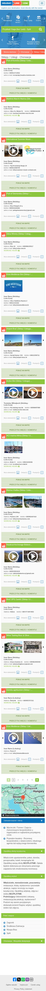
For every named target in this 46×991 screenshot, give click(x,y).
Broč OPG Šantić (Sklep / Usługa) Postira (20, 599)
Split (9, 933)
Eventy (38, 20)
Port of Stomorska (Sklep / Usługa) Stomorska (20, 194)
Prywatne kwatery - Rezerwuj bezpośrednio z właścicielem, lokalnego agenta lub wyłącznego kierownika (24, 840)
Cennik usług (35, 985)
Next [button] (44, 18)
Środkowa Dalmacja (15, 926)
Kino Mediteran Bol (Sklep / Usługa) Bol (20, 274)
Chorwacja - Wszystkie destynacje (17, 941)
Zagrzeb (10, 923)
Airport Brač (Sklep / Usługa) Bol (20, 329)
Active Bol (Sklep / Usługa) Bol (20, 381)
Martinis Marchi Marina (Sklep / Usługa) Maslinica (20, 99)
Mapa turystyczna (12, 815)
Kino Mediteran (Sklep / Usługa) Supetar (20, 726)
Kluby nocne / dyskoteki (17, 21)
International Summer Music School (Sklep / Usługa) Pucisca (20, 139)
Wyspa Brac (12, 930)
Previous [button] (2, 18)
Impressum (24, 985)
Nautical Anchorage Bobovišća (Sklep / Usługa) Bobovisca (20, 545)
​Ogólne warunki (11, 985)
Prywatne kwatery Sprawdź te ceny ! (33, 43)
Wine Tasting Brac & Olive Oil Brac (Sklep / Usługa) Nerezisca (20, 635)
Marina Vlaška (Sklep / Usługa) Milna (20, 490)
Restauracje (7, 20)
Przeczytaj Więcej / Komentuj (23, 93)
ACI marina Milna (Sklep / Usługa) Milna (20, 436)
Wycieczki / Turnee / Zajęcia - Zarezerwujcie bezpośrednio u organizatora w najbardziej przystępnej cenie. (23, 831)
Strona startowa (10, 52)
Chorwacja (25, 52)
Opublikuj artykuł (10, 876)
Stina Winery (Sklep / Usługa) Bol (20, 234)
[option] (7, 18)
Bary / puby (28, 20)
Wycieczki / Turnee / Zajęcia (13, 43)
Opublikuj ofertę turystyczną (14, 851)
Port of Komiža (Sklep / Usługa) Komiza (20, 61)
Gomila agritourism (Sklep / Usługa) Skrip (20, 690)
